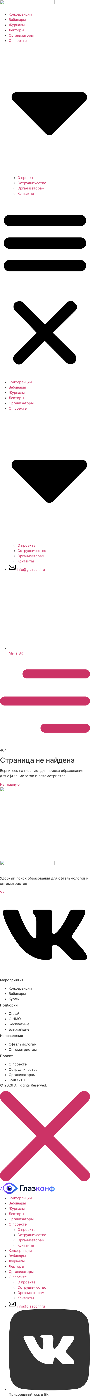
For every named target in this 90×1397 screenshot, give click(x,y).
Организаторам (30, 188)
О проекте (26, 177)
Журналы (17, 25)
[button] (45, 287)
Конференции (20, 14)
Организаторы (21, 35)
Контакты (25, 193)
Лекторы (16, 30)
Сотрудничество (31, 183)
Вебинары (17, 19)
